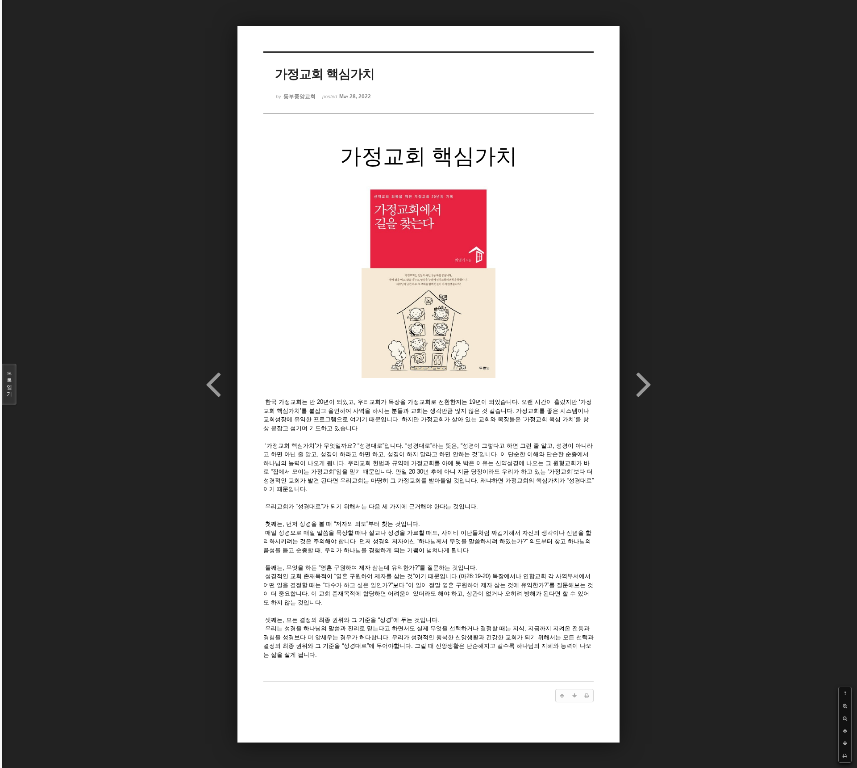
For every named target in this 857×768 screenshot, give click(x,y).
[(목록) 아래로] (845, 743)
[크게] (845, 706)
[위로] (845, 731)
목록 (9, 384)
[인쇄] (845, 756)
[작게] (845, 718)
